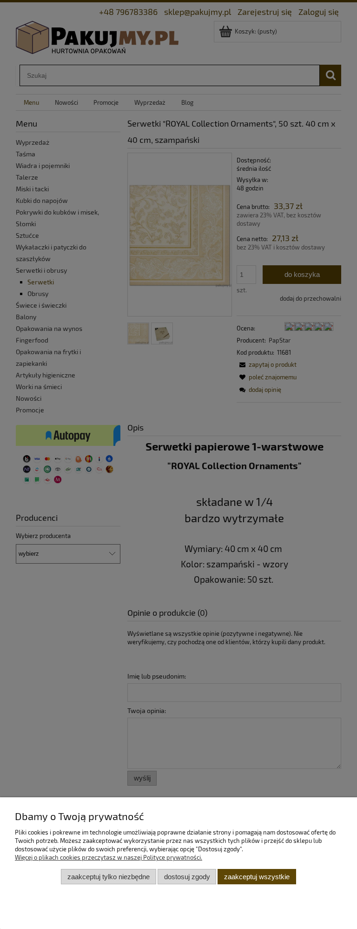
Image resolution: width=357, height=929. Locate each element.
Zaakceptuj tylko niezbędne (108, 877)
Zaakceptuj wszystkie (257, 877)
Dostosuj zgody (187, 877)
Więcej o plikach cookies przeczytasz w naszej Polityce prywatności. (108, 857)
